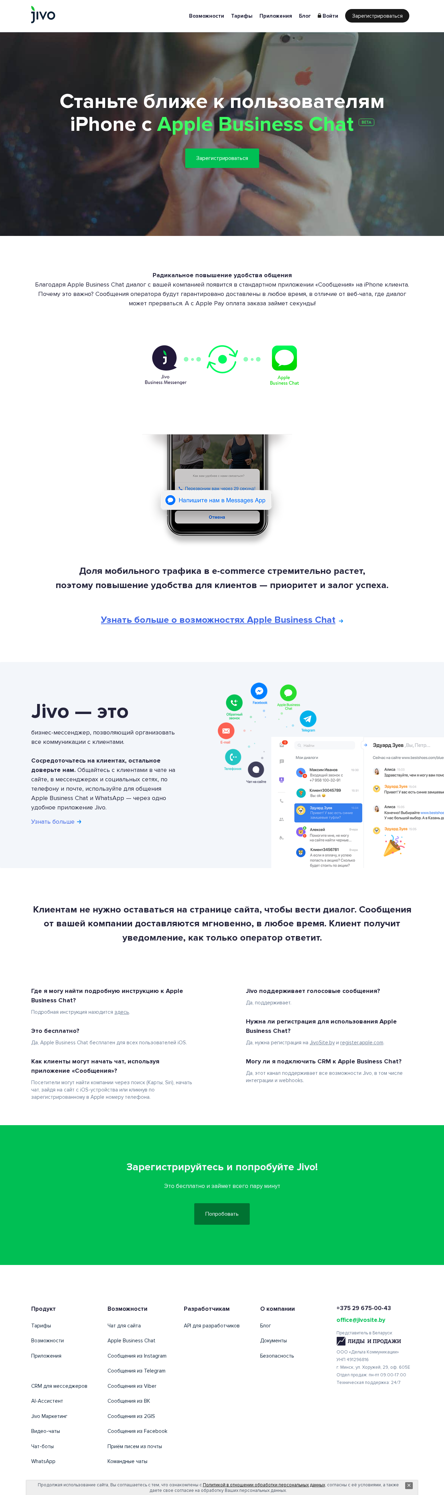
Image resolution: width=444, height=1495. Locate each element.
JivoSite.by (322, 1042)
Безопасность (277, 1356)
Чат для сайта (124, 1326)
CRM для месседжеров (59, 1386)
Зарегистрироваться (377, 16)
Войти (330, 16)
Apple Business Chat (131, 1340)
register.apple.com (361, 1042)
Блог (305, 16)
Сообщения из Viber (132, 1386)
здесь (121, 1012)
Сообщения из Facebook (137, 1431)
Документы (273, 1340)
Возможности (206, 16)
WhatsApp (43, 1461)
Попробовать (222, 1214)
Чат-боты (42, 1446)
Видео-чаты (45, 1431)
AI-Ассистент (47, 1401)
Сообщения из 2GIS (131, 1416)
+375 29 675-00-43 (363, 1308)
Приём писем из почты (135, 1446)
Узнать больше (53, 821)
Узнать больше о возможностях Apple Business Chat (218, 620)
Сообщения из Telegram (136, 1371)
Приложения (275, 16)
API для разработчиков (212, 1326)
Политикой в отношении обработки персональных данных (264, 1485)
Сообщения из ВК (129, 1401)
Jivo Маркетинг (49, 1416)
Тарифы (242, 16)
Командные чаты (127, 1461)
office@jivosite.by (360, 1320)
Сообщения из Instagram (137, 1356)
